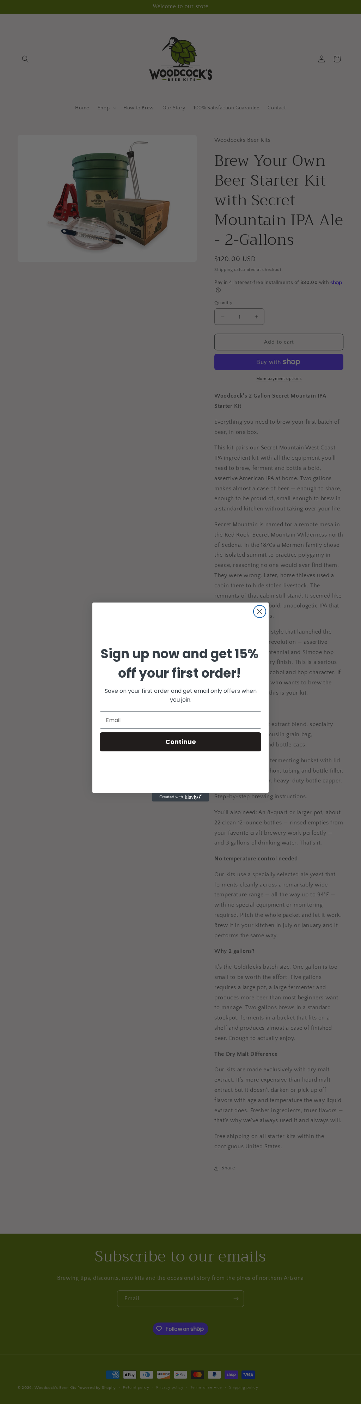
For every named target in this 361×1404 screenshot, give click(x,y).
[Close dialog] (259, 611)
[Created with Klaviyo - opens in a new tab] (180, 797)
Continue (180, 741)
